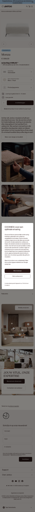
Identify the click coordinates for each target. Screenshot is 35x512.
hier (9, 264)
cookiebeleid (21, 260)
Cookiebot (7, 285)
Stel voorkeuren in (17, 276)
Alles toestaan (17, 271)
